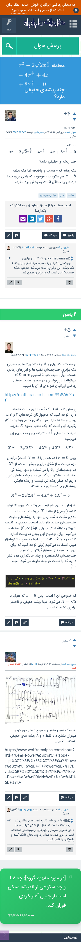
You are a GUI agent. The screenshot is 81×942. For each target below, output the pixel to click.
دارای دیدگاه (63, 248)
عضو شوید (19, 10)
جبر (62, 195)
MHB (34, 664)
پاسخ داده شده (69, 355)
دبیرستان (39, 132)
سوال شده (70, 132)
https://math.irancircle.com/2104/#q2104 (39, 397)
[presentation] (34, 66)
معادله (71, 195)
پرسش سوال (47, 45)
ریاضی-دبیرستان (48, 195)
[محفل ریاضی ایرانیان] (44, 23)
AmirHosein (28, 248)
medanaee (19, 132)
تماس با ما (70, 937)
